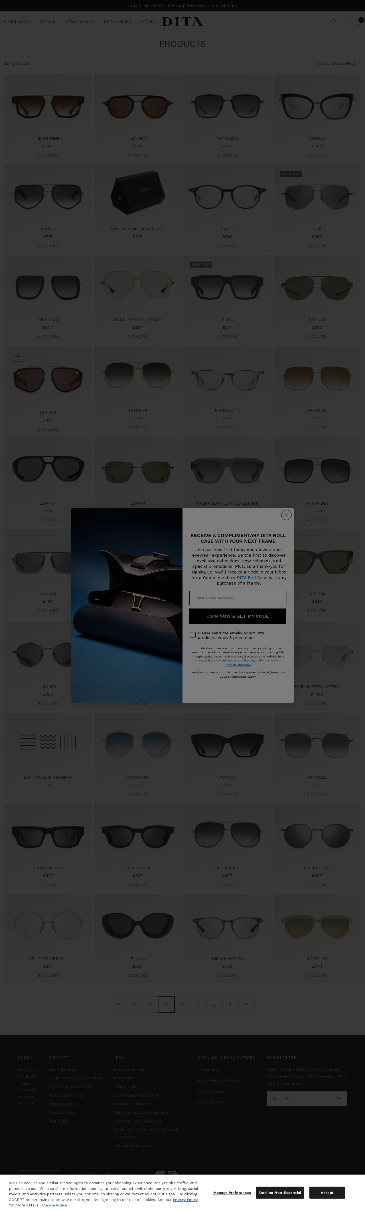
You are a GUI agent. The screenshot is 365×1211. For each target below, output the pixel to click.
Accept (327, 1193)
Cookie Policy (54, 1205)
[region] (182, 1193)
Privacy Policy (185, 1200)
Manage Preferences (232, 1193)
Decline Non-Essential (280, 1193)
